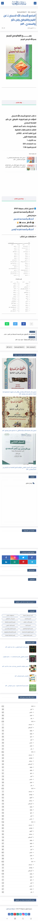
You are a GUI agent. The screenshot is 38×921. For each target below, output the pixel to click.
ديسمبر (30, 724)
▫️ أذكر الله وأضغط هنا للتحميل (24, 219)
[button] (23, 323)
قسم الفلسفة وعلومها (10, 632)
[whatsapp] (15, 562)
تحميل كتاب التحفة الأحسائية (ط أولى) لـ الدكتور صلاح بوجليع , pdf (19, 431)
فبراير (31, 715)
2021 (32, 862)
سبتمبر (30, 761)
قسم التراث (28, 625)
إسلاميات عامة (31, 12)
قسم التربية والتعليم (28, 629)
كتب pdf (9, 347)
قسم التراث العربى (10, 625)
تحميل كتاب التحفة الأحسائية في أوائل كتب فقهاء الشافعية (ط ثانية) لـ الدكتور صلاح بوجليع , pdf (19, 393)
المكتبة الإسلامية (21, 12)
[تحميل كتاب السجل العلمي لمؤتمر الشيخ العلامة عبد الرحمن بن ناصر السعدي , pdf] (19, 449)
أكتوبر (31, 798)
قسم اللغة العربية (28, 635)
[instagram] (15, 557)
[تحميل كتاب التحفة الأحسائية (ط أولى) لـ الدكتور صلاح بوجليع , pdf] (19, 412)
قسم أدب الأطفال (10, 619)
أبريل (31, 709)
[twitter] (23, 557)
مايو (31, 737)
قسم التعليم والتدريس (10, 629)
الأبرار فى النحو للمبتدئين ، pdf (21, 676)
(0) (2, 28)
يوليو (31, 731)
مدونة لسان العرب (10, 909)
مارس (30, 712)
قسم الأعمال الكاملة (10, 622)
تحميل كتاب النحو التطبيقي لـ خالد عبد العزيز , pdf (16, 647)
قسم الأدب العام (28, 622)
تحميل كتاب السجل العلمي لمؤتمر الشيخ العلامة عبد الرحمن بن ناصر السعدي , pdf (19, 468)
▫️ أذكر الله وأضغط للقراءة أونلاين (23, 229)
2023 (32, 788)
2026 (32, 706)
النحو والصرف (28, 619)
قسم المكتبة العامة (10, 635)
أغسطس (30, 727)
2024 (32, 752)
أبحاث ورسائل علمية (28, 615)
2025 (32, 721)
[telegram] (32, 562)
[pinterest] (23, 562)
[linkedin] (6, 562)
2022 (32, 822)
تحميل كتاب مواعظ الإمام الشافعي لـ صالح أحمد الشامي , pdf (16, 158)
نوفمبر (30, 758)
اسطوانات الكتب (10, 615)
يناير (31, 718)
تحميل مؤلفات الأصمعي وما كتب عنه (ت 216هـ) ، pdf (15, 666)
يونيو (31, 734)
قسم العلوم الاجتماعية (27, 632)
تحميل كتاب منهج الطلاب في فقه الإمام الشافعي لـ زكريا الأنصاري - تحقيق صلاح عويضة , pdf (15, 166)
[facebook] (32, 557)
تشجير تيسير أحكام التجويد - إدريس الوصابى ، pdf (16, 686)
